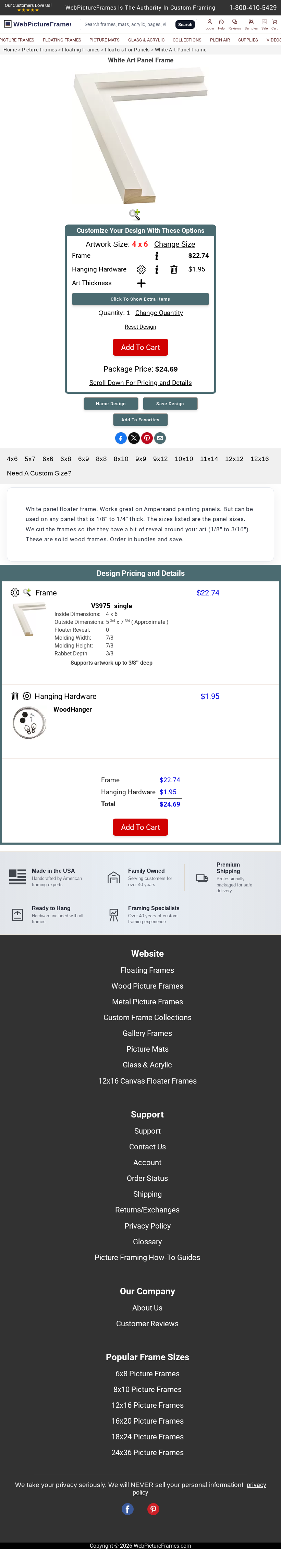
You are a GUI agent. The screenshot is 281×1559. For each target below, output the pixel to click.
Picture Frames (39, 50)
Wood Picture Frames (147, 985)
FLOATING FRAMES (62, 40)
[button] (210, 24)
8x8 (101, 458)
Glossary (147, 1241)
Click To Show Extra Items (140, 299)
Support (147, 1130)
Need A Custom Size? (39, 473)
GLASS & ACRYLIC (146, 40)
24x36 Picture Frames (147, 1452)
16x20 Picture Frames (147, 1420)
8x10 (121, 458)
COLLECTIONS (187, 40)
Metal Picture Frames (147, 1001)
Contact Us (147, 1146)
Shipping (147, 1193)
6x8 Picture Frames (147, 1373)
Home (10, 50)
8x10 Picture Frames (147, 1389)
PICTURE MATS (104, 40)
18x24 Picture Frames (147, 1436)
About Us (147, 1307)
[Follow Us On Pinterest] (153, 1509)
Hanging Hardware (99, 269)
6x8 (65, 458)
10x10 (184, 458)
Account (147, 1162)
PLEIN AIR (220, 40)
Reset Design (140, 327)
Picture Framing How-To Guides (147, 1257)
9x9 (140, 458)
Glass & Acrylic (147, 1064)
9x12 (160, 458)
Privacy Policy (147, 1225)
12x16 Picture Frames (147, 1405)
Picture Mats (147, 1048)
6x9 (83, 458)
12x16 (260, 458)
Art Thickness (92, 283)
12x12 (234, 458)
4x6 (12, 458)
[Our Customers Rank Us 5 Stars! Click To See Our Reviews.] (28, 10)
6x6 (47, 458)
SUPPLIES (248, 40)
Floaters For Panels (127, 50)
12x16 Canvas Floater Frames (147, 1080)
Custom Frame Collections (147, 1017)
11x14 (209, 458)
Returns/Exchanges (147, 1209)
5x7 (30, 458)
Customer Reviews (147, 1323)
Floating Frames (81, 50)
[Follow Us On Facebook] (128, 1509)
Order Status (147, 1178)
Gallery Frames (147, 1033)
